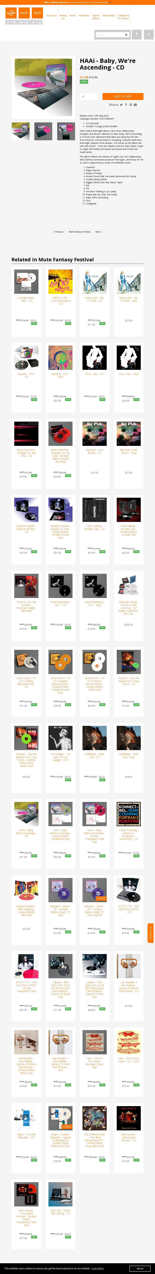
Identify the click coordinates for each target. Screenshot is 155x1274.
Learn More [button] (97, 1268)
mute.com (52, 15)
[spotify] (27, 22)
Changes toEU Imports (123, 17)
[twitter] (34, 22)
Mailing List (63, 17)
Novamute (84, 15)
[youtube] (40, 22)
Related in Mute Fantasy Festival (53, 259)
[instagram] (15, 22)
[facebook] (8, 22)
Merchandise (108, 15)
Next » (98, 231)
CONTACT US (150, 933)
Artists (72, 15)
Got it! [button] (140, 1268)
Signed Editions (96, 17)
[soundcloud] (21, 22)
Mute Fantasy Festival (79, 231)
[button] (149, 35)
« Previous (58, 231)
